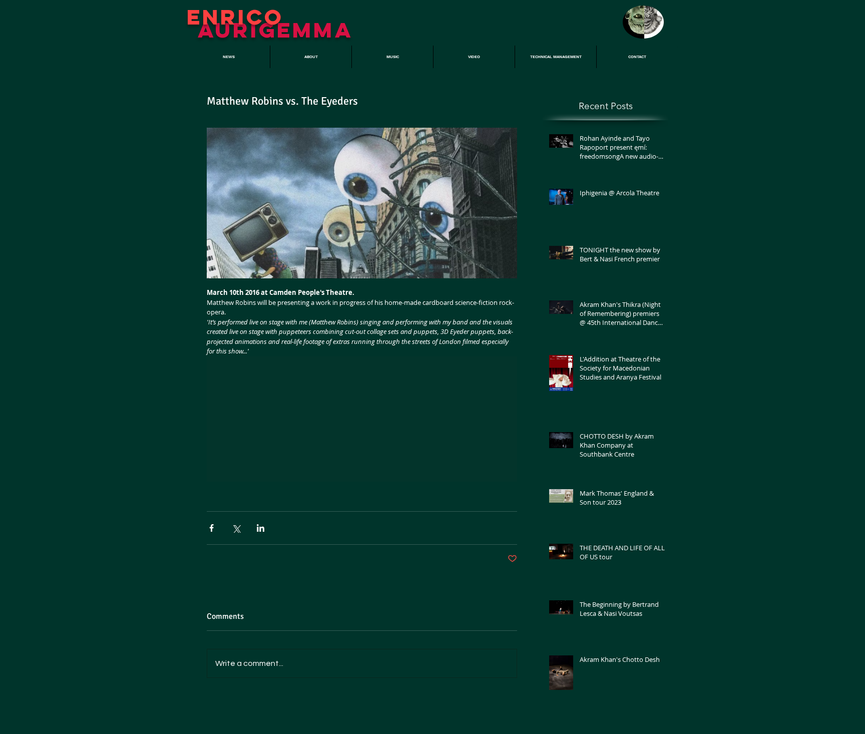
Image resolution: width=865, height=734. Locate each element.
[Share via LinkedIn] (260, 528)
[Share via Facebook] (211, 528)
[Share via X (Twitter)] (236, 528)
